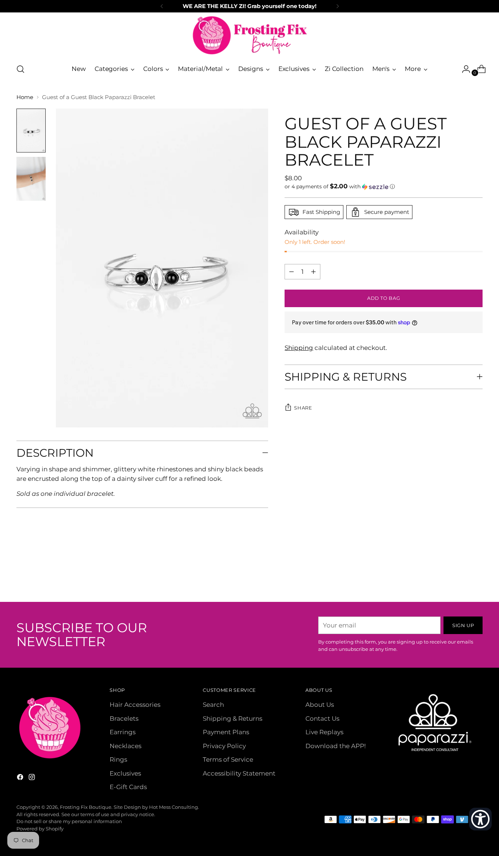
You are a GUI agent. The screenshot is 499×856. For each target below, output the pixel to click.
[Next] (338, 6)
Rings (118, 759)
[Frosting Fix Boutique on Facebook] (20, 778)
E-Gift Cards (128, 787)
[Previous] (162, 6)
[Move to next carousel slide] (476, 576)
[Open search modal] (20, 69)
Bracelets (124, 718)
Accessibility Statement (239, 773)
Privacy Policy (224, 746)
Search (213, 704)
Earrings (123, 732)
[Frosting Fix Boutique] (249, 35)
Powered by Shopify (40, 829)
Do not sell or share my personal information (69, 821)
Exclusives (125, 773)
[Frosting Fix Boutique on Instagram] (32, 778)
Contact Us (322, 718)
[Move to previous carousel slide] (459, 577)
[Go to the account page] (463, 69)
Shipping (299, 347)
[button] (384, 186)
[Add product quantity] (291, 271)
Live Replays (324, 732)
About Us (319, 704)
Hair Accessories (135, 704)
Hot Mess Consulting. (174, 807)
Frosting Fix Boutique (85, 807)
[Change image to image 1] (31, 130)
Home (24, 97)
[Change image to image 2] (31, 179)
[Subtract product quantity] (313, 271)
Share (303, 408)
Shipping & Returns (232, 718)
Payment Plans (226, 732)
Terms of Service (228, 759)
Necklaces (125, 746)
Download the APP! (335, 746)
